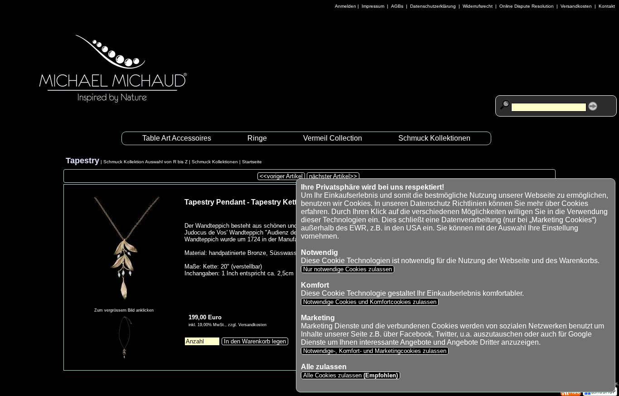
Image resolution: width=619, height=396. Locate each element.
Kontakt (606, 6)
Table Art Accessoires (176, 138)
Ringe (257, 138)
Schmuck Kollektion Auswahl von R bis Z (145, 161)
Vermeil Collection (332, 138)
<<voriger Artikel (281, 176)
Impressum (373, 6)
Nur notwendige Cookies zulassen (347, 269)
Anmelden (345, 6)
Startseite (252, 161)
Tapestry (82, 160)
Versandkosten (576, 6)
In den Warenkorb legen (255, 341)
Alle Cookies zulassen (349, 375)
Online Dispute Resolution (526, 6)
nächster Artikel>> (333, 176)
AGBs (397, 6)
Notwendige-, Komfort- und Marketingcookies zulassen (374, 350)
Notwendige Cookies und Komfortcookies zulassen (369, 301)
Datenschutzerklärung (433, 6)
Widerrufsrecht (477, 6)
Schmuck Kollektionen (434, 138)
